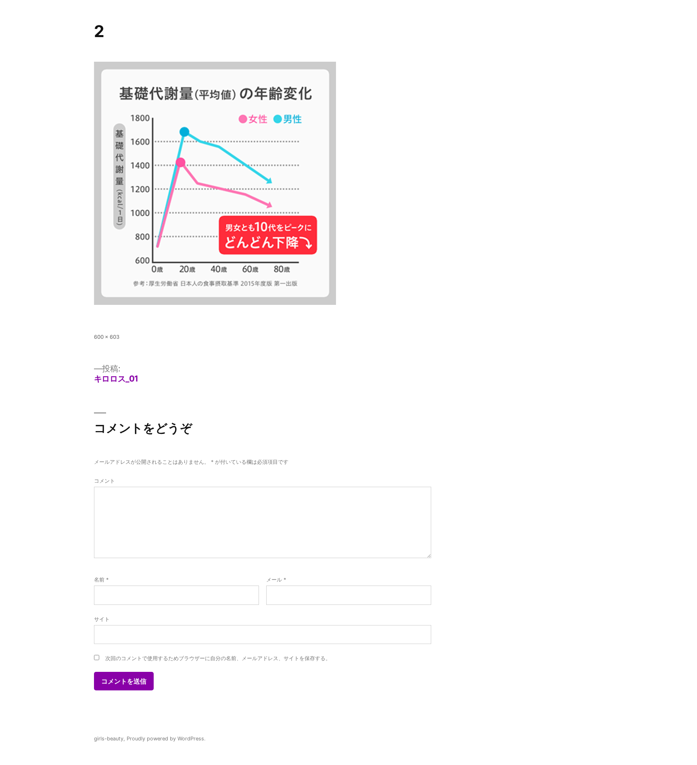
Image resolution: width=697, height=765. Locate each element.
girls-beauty (108, 739)
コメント (104, 481)
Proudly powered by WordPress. (166, 739)
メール (276, 580)
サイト (102, 619)
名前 (101, 580)
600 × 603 (106, 337)
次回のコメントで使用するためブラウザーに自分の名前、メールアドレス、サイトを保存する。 (218, 658)
